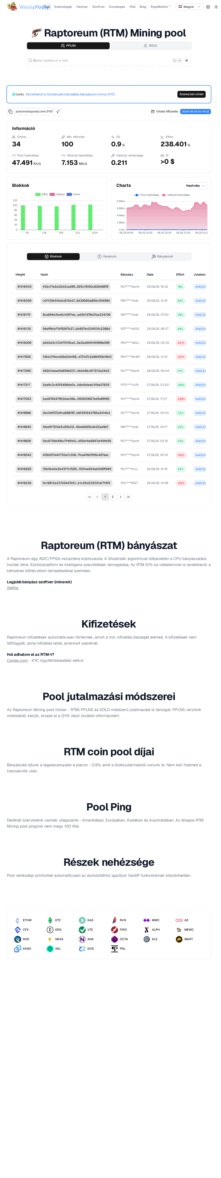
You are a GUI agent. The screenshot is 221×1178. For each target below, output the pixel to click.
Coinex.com (17, 660)
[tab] (68, 45)
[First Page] (89, 497)
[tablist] (109, 45)
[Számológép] (58, 111)
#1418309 (24, 301)
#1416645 (24, 427)
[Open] (186, 60)
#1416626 (24, 441)
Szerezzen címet (192, 94)
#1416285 (24, 469)
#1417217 (24, 385)
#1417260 (24, 371)
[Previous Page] (97, 497)
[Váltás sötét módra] (216, 6)
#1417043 (24, 399)
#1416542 (24, 455)
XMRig (13, 587)
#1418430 (25, 287)
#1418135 (24, 329)
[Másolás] (10, 111)
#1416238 (24, 483)
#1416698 (24, 413)
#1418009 (24, 343)
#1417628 (24, 357)
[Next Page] (120, 497)
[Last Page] (128, 497)
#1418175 (24, 315)
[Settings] (208, 6)
